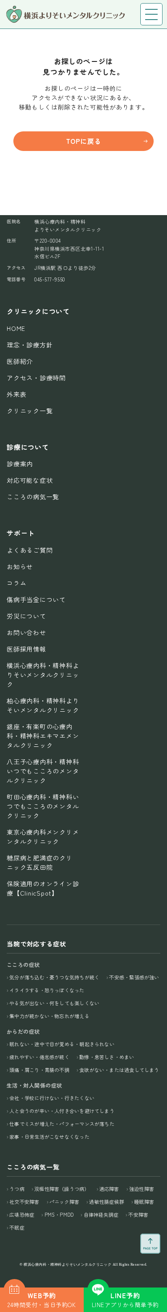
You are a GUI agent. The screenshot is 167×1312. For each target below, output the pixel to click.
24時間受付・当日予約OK (42, 1300)
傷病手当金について (36, 599)
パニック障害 (64, 1201)
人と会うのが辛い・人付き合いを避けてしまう (61, 1110)
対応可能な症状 (30, 480)
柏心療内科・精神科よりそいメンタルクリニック (43, 705)
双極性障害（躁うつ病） (61, 1188)
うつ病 (16, 1188)
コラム (16, 583)
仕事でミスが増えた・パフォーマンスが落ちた (61, 1123)
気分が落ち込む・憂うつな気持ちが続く (54, 977)
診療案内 (20, 463)
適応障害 (109, 1188)
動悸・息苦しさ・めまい (106, 1056)
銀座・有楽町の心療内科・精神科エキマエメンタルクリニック (43, 736)
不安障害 (138, 1214)
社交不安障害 (24, 1201)
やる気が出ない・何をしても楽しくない (54, 1002)
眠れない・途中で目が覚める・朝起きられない (61, 1043)
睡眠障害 (144, 1201)
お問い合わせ (26, 632)
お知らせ (20, 566)
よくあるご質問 (30, 550)
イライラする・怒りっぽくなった (46, 990)
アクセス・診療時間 (36, 377)
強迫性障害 (141, 1188)
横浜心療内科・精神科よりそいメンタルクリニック (43, 675)
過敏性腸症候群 (106, 1201)
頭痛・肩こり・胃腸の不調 (39, 1069)
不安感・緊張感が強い (134, 977)
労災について (26, 615)
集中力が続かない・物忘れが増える (49, 1015)
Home (16, 328)
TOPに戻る (83, 141)
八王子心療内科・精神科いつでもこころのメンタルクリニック (43, 771)
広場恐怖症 (21, 1214)
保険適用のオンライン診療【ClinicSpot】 (43, 888)
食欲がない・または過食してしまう (119, 1069)
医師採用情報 (26, 648)
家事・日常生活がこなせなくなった (49, 1136)
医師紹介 (20, 361)
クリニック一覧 (30, 410)
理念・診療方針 (30, 344)
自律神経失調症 (101, 1214)
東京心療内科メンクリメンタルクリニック (43, 836)
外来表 (16, 394)
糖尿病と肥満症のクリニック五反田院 (40, 862)
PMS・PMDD (59, 1214)
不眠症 (16, 1227)
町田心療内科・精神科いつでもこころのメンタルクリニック (43, 806)
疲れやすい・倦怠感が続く (39, 1056)
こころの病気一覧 (33, 496)
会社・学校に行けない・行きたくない (51, 1097)
